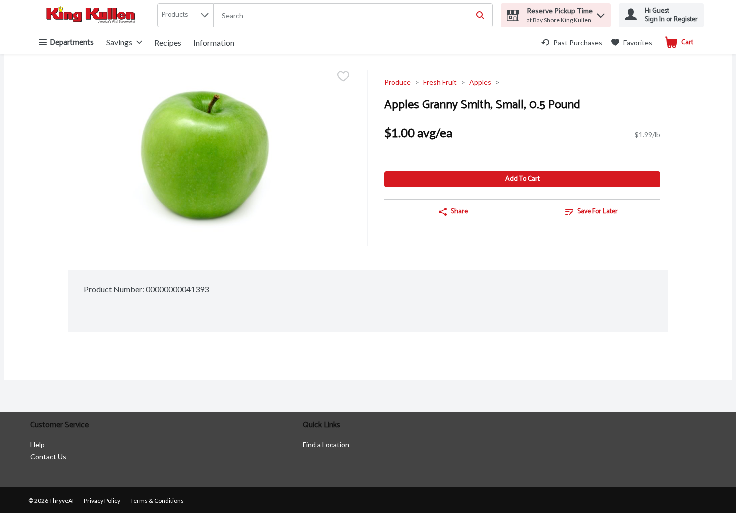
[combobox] (353, 16)
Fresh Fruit (440, 82)
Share (459, 211)
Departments (72, 42)
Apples (480, 82)
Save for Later (597, 211)
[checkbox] (343, 77)
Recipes (167, 42)
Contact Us (48, 456)
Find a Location (326, 444)
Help (37, 444)
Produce (397, 82)
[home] (92, 15)
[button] (601, 13)
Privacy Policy (102, 500)
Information (213, 42)
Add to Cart (522, 179)
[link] (572, 42)
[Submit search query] (480, 15)
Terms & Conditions (157, 500)
